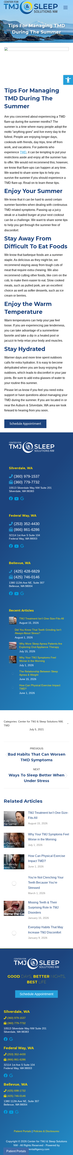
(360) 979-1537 (26, 476)
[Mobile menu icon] (65, 7)
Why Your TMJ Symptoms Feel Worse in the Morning (37, 659)
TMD (23, 152)
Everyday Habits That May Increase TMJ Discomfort (45, 930)
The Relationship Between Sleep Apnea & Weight (38, 673)
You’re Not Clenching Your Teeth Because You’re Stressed (45, 882)
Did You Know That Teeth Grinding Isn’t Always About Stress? (38, 631)
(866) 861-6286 (26, 530)
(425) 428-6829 (26, 571)
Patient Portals (22, 1131)
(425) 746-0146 (26, 577)
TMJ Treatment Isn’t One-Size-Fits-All (41, 618)
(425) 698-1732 (16, 1090)
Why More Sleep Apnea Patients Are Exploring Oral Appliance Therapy (40, 645)
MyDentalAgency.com (36, 1149)
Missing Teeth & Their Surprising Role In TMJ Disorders (43, 907)
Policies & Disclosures (46, 1131)
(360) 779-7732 (26, 482)
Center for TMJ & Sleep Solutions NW (40, 721)
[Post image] (12, 620)
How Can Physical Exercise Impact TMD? (39, 687)
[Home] (36, 968)
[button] (68, 80)
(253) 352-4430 (26, 524)
